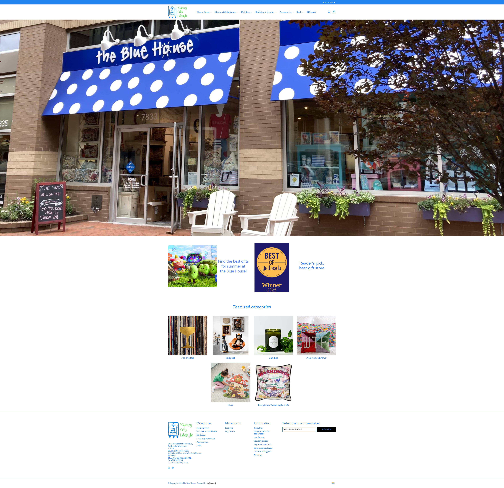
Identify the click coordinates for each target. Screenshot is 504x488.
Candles (273, 357)
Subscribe (326, 429)
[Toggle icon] (329, 12)
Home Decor (203, 428)
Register (229, 428)
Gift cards (311, 12)
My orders (230, 431)
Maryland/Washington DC (273, 405)
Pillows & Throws (316, 357)
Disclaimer (259, 437)
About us (258, 428)
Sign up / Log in (329, 2)
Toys (230, 405)
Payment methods (263, 444)
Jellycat (230, 357)
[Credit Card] (333, 483)
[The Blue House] (177, 11)
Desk (199, 445)
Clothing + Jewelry (206, 438)
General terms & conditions (261, 432)
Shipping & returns (263, 448)
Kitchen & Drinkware (207, 431)
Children (201, 435)
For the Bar (187, 357)
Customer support (263, 451)
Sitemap (258, 455)
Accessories (202, 442)
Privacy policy (261, 441)
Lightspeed (211, 483)
